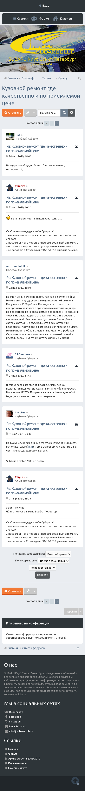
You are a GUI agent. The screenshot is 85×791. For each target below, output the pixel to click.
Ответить (14, 112)
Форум (12, 753)
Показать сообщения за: (29, 553)
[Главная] (42, 52)
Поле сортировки (26, 560)
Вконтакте (16, 711)
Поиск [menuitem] (79, 78)
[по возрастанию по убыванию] (42, 567)
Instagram (15, 721)
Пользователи (17, 763)
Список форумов (33, 648)
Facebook (15, 716)
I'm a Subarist (17, 726)
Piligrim (20, 185)
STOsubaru (22, 354)
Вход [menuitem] (46, 5)
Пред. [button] (46, 123)
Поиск (64, 113)
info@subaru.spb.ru (21, 731)
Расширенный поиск (71, 113)
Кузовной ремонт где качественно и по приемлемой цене (41, 95)
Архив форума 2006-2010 (24, 758)
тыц (30, 446)
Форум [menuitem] (44, 18)
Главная (66, 18)
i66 (18, 134)
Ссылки (22, 18)
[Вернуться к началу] (75, 780)
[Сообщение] (7, 156)
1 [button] (52, 123)
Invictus (20, 412)
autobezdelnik (16, 266)
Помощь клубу (17, 767)
